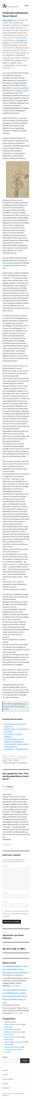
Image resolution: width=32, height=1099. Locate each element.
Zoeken (5, 1057)
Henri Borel (6, 73)
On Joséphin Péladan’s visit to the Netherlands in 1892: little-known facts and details (15, 969)
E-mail (5, 902)
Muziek (7, 1044)
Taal (5, 1052)
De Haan (16, 760)
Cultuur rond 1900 (7, 1093)
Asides (6, 1027)
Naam (5, 893)
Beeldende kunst (7, 758)
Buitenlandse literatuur (12, 1032)
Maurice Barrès (7, 263)
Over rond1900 (7, 1079)
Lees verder (16, 986)
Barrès (5, 760)
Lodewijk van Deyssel (21, 90)
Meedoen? (6, 1088)
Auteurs (5, 1083)
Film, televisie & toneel (12, 1037)
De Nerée (14, 153)
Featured (7, 1034)
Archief (4, 1075)
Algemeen (7, 1022)
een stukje (20, 118)
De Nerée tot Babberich (10, 763)
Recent (5, 1070)
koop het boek (17, 690)
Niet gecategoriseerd (11, 1049)
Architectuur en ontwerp (13, 1024)
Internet (7, 1039)
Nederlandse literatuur (19, 758)
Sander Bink (11, 756)
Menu (27, 5)
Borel (10, 760)
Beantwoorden (7, 844)
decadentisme (23, 763)
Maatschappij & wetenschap (14, 1042)
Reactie (5, 866)
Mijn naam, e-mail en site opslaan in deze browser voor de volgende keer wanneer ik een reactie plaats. (15, 913)
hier (4, 697)
